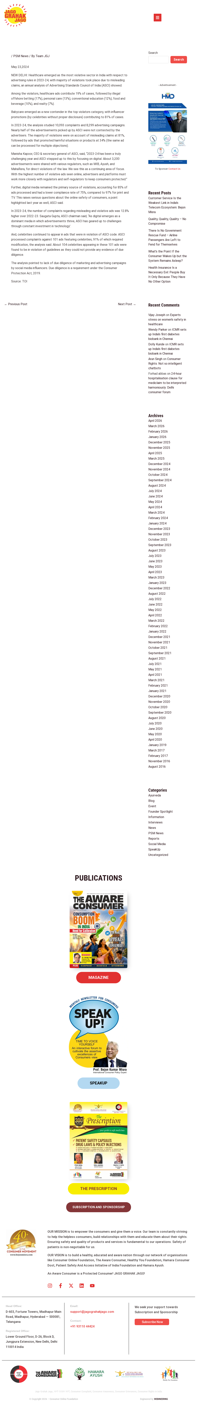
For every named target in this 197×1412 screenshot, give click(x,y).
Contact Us (174, 168)
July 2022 (155, 599)
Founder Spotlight (160, 811)
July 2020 (155, 723)
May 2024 (155, 502)
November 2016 (159, 761)
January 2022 (157, 631)
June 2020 (155, 729)
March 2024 (156, 512)
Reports (153, 838)
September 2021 (159, 653)
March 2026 (156, 426)
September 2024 (159, 480)
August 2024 (157, 485)
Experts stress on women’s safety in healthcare (167, 319)
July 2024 (155, 491)
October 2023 (157, 539)
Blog (151, 801)
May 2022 (155, 610)
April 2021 (155, 675)
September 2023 (159, 545)
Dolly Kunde (156, 344)
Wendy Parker (157, 329)
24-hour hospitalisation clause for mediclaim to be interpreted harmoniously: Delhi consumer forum (167, 383)
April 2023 (155, 572)
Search (153, 53)
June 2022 (155, 604)
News (152, 828)
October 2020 (157, 707)
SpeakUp (154, 849)
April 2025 (155, 453)
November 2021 (159, 642)
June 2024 (155, 496)
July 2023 (155, 556)
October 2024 (157, 475)
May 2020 (155, 734)
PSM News (20, 56)
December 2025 (159, 442)
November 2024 (159, 469)
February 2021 (158, 685)
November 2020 (159, 702)
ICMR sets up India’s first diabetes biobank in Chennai (167, 334)
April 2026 (155, 421)
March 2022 (156, 621)
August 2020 (157, 718)
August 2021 (157, 658)
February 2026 (158, 431)
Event (152, 806)
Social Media (157, 844)
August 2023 (157, 550)
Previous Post (15, 304)
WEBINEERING (161, 1399)
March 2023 (156, 577)
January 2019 (157, 745)
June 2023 (155, 561)
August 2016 (157, 766)
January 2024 (157, 523)
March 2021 (156, 680)
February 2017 (158, 756)
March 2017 (156, 750)
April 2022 (155, 615)
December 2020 (159, 696)
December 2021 (159, 637)
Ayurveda (154, 795)
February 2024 (158, 518)
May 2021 (155, 669)
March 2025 (156, 458)
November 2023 (159, 534)
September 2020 (159, 712)
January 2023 (157, 583)
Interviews (155, 822)
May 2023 (155, 566)
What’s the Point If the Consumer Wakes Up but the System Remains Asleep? (167, 256)
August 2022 (157, 593)
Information (156, 817)
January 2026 (157, 437)
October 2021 (157, 648)
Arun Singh (155, 359)
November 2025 (159, 448)
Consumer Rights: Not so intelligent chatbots (165, 363)
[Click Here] (157, 17)
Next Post (127, 304)
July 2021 (155, 664)
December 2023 (159, 529)
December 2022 (159, 588)
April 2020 (155, 739)
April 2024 (155, 507)
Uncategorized (158, 855)
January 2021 (157, 691)
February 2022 (158, 626)
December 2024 (159, 464)
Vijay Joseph (156, 315)
